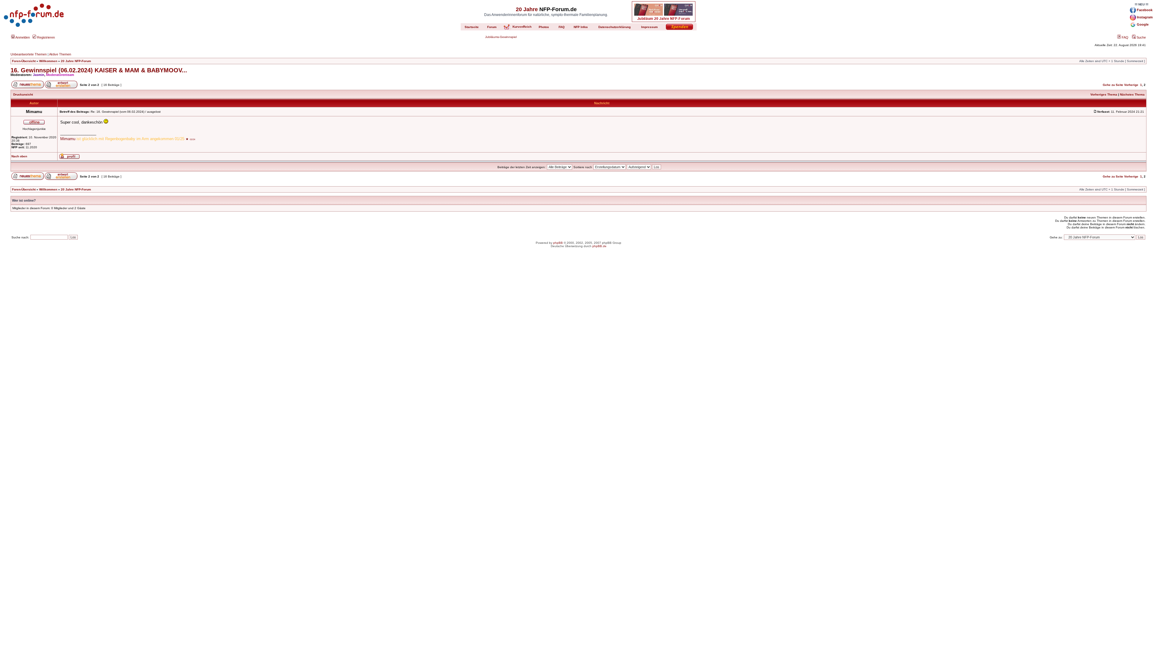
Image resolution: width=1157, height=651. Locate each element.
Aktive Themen (60, 54)
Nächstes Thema (1132, 94)
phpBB (558, 242)
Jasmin (38, 75)
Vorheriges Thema (1103, 94)
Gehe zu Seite (1113, 84)
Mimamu (68, 139)
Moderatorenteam (60, 75)
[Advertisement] (578, 300)
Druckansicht (23, 94)
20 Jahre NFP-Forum (76, 61)
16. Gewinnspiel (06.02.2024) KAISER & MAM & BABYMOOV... (99, 70)
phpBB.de (599, 246)
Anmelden (22, 37)
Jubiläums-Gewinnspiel (501, 37)
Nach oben (19, 156)
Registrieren (45, 37)
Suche (1141, 37)
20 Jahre (527, 9)
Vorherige (1131, 84)
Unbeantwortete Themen (29, 54)
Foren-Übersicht (24, 61)
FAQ (1124, 37)
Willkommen (48, 61)
